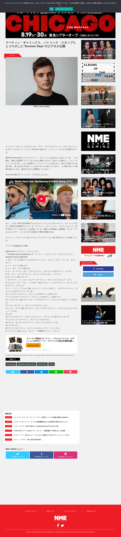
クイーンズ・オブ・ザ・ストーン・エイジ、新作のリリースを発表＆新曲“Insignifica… (41, 417)
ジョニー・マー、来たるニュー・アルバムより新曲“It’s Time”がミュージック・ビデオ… (42, 435)
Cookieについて (91, 511)
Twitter (99, 274)
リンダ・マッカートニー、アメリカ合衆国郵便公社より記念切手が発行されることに (41, 422)
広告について (50, 511)
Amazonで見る (33, 345)
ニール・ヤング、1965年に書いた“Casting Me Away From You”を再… (37, 426)
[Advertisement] (42, 126)
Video (51, 364)
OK (51, 9)
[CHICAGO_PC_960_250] (60, 23)
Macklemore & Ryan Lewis (26, 364)
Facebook (99, 268)
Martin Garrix (42, 364)
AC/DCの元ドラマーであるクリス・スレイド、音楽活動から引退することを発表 (39, 431)
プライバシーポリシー (70, 511)
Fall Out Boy (11, 364)
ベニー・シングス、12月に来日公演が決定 (27, 439)
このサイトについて (31, 511)
